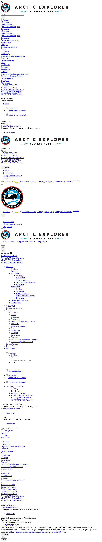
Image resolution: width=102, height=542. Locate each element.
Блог (3, 453)
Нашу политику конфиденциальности (26, 532)
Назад (15, 269)
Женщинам (20, 278)
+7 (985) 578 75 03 (12, 94)
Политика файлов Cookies (12, 467)
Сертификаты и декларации (13, 446)
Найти (4, 540)
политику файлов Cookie (55, 532)
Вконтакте (10, 132)
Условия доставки (8, 487)
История (4, 458)
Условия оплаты (8, 485)
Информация (6, 476)
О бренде (5, 442)
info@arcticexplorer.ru (12, 126)
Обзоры (4, 478)
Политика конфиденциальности (14, 464)
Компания (5, 437)
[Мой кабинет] (2, 219)
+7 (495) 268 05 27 (12, 90)
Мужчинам (20, 291)
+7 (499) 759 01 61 (11, 92)
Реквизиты (5, 460)
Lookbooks (5, 455)
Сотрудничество (8, 451)
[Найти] (3, 17)
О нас (13, 315)
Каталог (14, 271)
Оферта (4, 462)
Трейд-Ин (5, 473)
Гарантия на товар (9, 489)
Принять (5, 534)
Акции (4, 435)
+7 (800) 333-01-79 (9, 85)
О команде (5, 444)
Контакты (5, 449)
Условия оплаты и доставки (13, 480)
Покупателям (6, 469)
